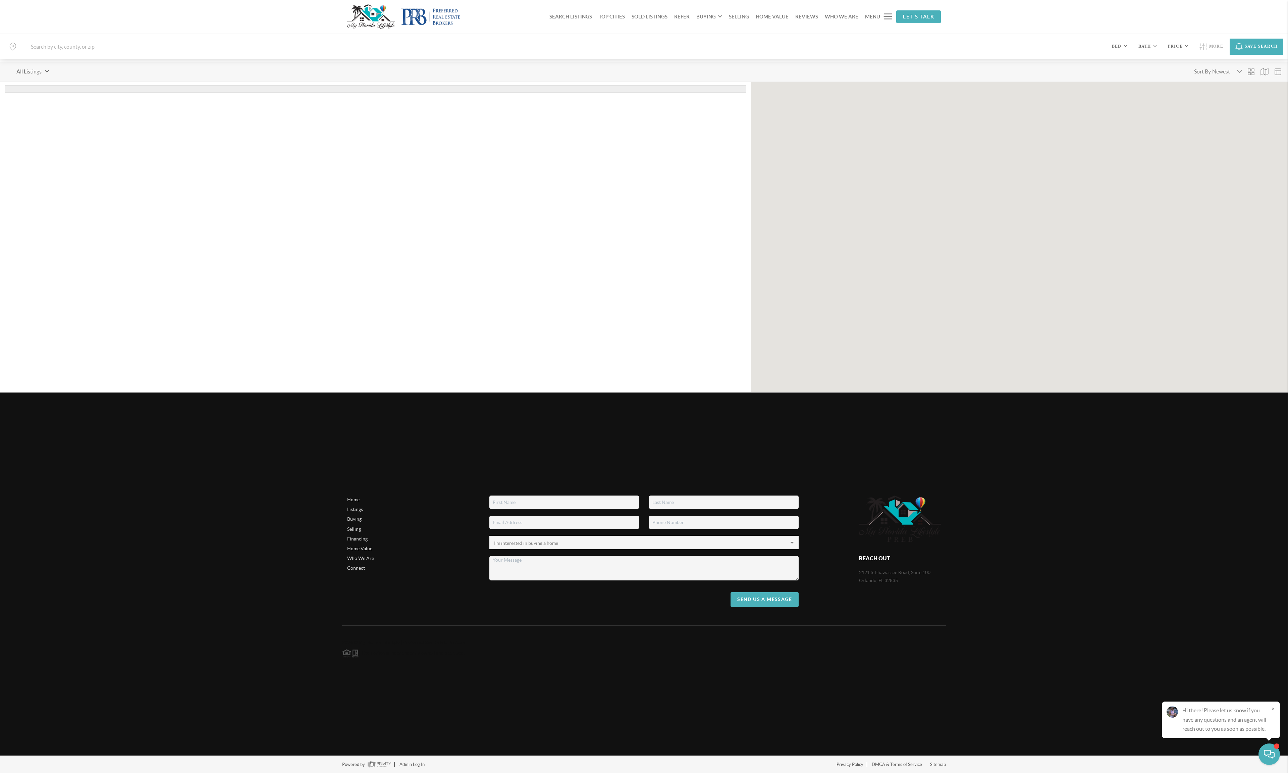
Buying (354, 519)
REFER (682, 16)
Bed (1117, 46)
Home (353, 499)
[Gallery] (1251, 72)
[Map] (1264, 72)
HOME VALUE (772, 16)
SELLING (739, 16)
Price (1175, 46)
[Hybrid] (1278, 72)
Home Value (359, 548)
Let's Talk (918, 16)
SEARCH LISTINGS (570, 16)
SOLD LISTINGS (649, 16)
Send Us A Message (764, 599)
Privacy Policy (850, 764)
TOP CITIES (612, 16)
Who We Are (360, 558)
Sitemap (938, 764)
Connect (356, 568)
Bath (1144, 46)
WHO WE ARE (841, 16)
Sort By (1202, 71)
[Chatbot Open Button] (1269, 754)
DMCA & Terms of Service (897, 764)
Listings (355, 509)
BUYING (706, 16)
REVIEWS (806, 16)
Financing (357, 539)
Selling (354, 529)
